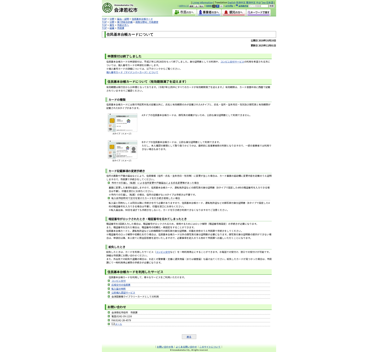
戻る (189, 336)
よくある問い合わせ (186, 346)
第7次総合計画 (125, 22)
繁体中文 (251, 2)
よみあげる (243, 5)
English (232, 2)
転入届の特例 (118, 288)
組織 (112, 28)
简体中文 (241, 2)
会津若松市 (127, 8)
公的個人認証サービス (123, 292)
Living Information (202, 2)
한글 (258, 2)
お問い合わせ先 (165, 346)
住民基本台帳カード (142, 19)
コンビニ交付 (163, 252)
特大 (203, 6)
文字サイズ (184, 5)
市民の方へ (123, 25)
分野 (112, 19)
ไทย (263, 2)
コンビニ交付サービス (232, 61)
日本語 (269, 2)
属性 (112, 25)
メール (118, 324)
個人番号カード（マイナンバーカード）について (132, 72)
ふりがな (229, 5)
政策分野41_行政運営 (146, 22)
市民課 (120, 28)
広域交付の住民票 (120, 284)
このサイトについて (210, 346)
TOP (104, 19)
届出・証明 (123, 19)
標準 (193, 6)
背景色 (209, 5)
